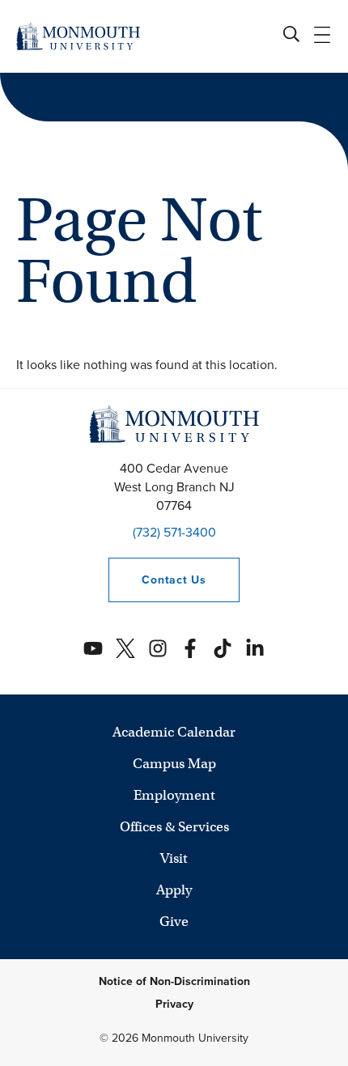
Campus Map (174, 763)
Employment (174, 795)
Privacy (174, 1004)
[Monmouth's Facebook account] (190, 648)
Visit (174, 858)
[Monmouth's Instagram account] (158, 648)
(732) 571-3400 (174, 532)
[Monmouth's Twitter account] (125, 648)
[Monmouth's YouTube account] (93, 648)
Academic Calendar (174, 732)
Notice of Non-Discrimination (174, 981)
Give (174, 921)
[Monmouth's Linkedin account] (255, 648)
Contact (157, 579)
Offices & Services (174, 826)
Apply (174, 889)
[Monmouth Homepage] (78, 36)
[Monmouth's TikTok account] (222, 648)
